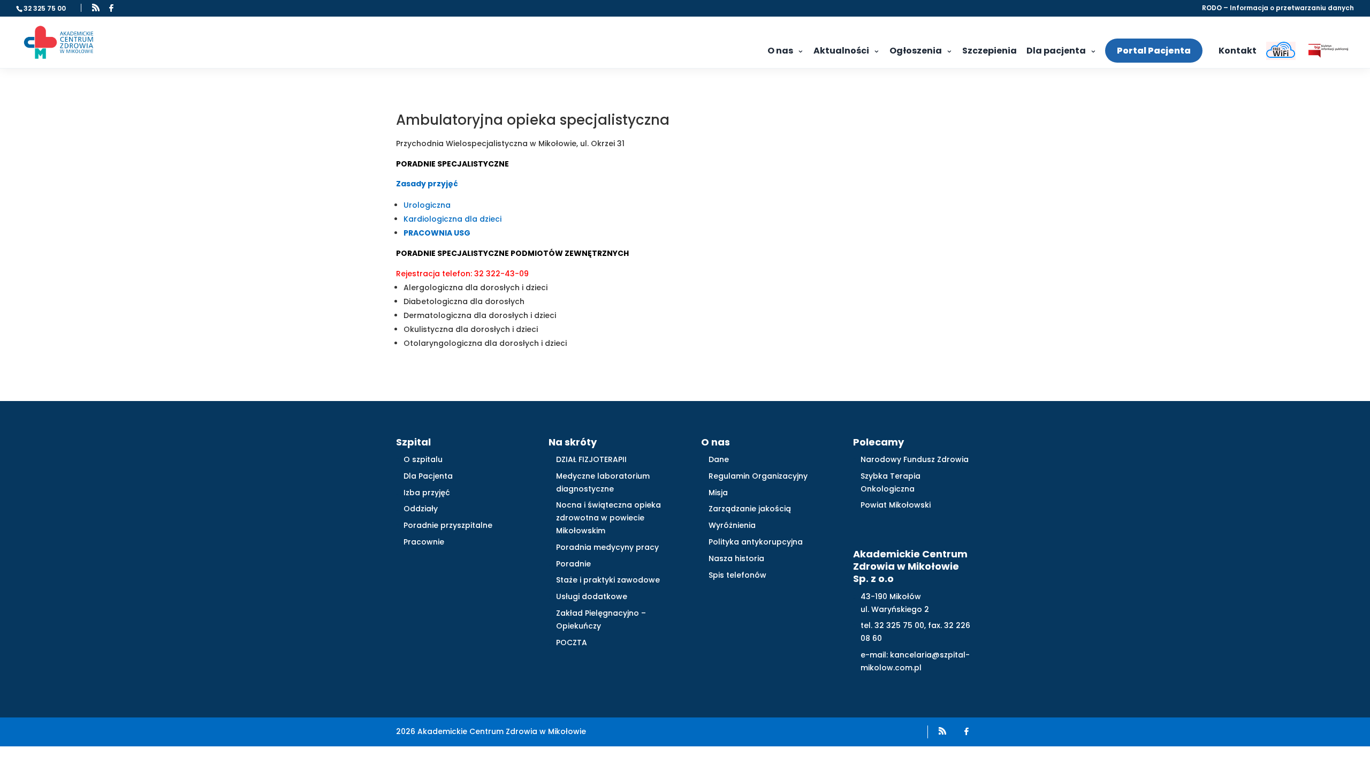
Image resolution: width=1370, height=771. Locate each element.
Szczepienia (989, 50)
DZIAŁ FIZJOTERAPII (591, 459)
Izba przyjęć (427, 492)
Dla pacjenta (1056, 50)
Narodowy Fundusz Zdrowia (915, 459)
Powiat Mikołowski (896, 505)
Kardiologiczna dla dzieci (452, 219)
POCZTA (571, 642)
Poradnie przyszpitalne (448, 525)
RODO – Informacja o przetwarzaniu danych (1278, 8)
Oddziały (421, 508)
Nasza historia (736, 558)
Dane (719, 459)
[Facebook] (111, 8)
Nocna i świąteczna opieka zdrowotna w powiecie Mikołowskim (608, 518)
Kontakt (1238, 50)
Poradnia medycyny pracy (607, 547)
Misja (718, 492)
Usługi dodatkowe (591, 596)
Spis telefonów (737, 575)
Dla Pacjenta (428, 476)
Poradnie (573, 563)
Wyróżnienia (732, 525)
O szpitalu (423, 459)
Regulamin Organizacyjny (758, 476)
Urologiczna (427, 205)
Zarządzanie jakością (750, 508)
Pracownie (424, 541)
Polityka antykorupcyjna (756, 541)
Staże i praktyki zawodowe (608, 580)
